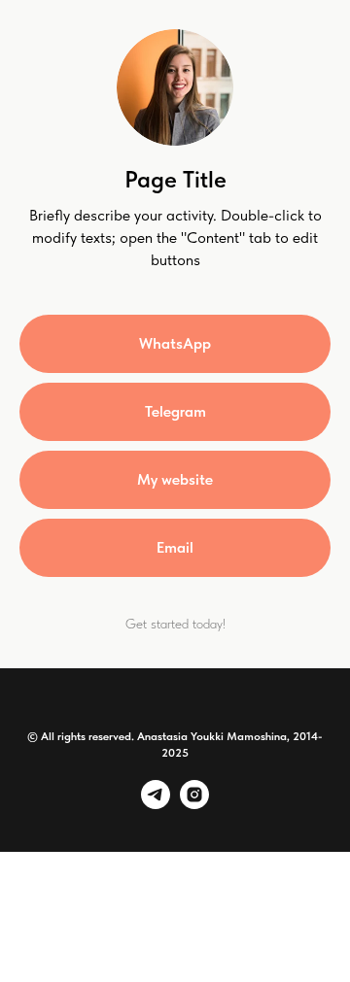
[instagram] (194, 804)
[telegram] (155, 804)
